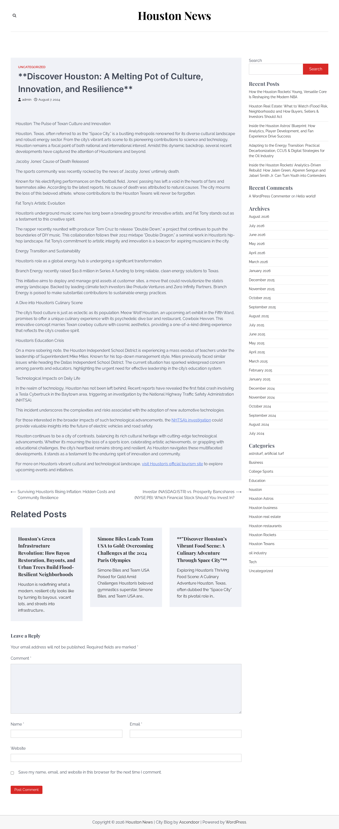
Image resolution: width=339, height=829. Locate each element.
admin (27, 99)
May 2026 (257, 244)
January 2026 (260, 271)
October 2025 (260, 298)
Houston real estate (265, 517)
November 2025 (262, 289)
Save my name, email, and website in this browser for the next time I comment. (90, 772)
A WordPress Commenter (269, 196)
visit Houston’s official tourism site (172, 463)
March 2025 (258, 361)
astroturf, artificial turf (266, 454)
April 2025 (257, 352)
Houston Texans (261, 544)
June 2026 (257, 235)
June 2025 (257, 334)
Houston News (174, 15)
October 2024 (260, 406)
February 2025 (260, 370)
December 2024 (262, 388)
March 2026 (258, 262)
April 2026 (257, 253)
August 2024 (259, 424)
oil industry (258, 553)
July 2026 (256, 226)
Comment (21, 658)
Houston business (263, 508)
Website (18, 748)
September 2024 (262, 415)
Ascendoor (189, 822)
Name (17, 724)
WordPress (236, 822)
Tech (253, 562)
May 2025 (257, 343)
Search (255, 60)
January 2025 (260, 379)
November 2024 (262, 397)
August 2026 (259, 217)
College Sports (261, 471)
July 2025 (256, 325)
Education (257, 481)
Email (136, 724)
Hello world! (306, 196)
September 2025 (262, 307)
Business (256, 462)
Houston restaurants (265, 526)
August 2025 (259, 316)
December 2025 (262, 280)
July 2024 (256, 433)
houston (255, 490)
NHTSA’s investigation (191, 420)
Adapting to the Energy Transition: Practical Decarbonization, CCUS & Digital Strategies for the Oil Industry (287, 150)
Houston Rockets (262, 535)
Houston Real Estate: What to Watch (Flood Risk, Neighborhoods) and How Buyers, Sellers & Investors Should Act (288, 111)
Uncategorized (31, 67)
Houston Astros (261, 499)
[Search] (14, 15)
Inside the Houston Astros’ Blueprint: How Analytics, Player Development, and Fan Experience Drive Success (282, 131)
